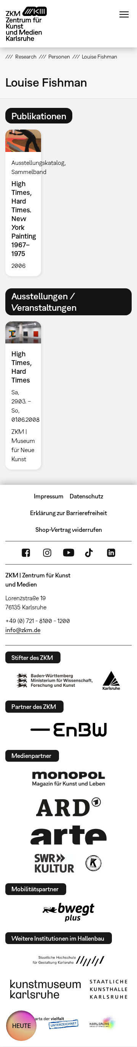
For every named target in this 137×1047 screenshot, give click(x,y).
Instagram (47, 552)
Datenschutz (86, 496)
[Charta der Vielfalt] (49, 1023)
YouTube (68, 552)
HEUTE (21, 1025)
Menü (124, 14)
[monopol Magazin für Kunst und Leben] (68, 779)
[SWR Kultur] (54, 863)
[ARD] (68, 806)
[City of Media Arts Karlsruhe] (103, 1023)
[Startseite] (32, 23)
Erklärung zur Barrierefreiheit (68, 512)
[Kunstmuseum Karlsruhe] (45, 989)
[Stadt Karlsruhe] (111, 680)
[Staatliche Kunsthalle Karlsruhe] (108, 989)
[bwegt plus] (68, 912)
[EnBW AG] (68, 730)
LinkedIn (111, 552)
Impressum (49, 496)
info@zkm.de (22, 629)
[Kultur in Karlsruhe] (92, 863)
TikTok (89, 552)
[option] (26, 203)
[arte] (68, 835)
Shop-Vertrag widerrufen (68, 529)
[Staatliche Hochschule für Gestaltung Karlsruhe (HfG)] (68, 961)
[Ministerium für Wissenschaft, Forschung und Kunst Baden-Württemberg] (55, 681)
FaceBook (25, 552)
